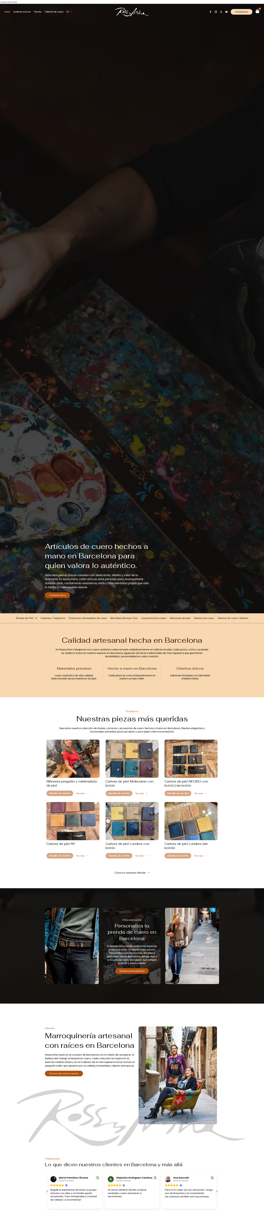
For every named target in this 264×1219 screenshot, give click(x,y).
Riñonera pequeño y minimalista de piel (71, 783)
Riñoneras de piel (180, 618)
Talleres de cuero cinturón (232, 618)
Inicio (7, 11)
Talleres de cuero (54, 11)
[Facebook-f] (210, 12)
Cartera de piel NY (60, 844)
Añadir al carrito (60, 793)
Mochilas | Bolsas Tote (124, 618)
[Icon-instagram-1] (216, 12)
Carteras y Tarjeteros (52, 618)
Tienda (37, 11)
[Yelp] (221, 12)
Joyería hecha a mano (154, 618)
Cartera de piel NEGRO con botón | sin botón (186, 783)
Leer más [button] (169, 1204)
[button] (216, 1191)
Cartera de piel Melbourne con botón (129, 783)
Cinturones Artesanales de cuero (87, 618)
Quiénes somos (22, 11)
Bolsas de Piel (24, 618)
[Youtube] (226, 12)
